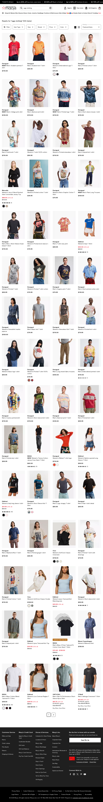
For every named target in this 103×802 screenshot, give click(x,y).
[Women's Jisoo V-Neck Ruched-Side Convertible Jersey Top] (13, 174)
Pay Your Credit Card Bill (26, 756)
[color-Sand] (7, 206)
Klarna (4, 739)
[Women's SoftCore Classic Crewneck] (64, 534)
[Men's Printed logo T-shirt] (64, 93)
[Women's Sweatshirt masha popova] (13, 310)
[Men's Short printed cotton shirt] (89, 270)
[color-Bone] (61, 561)
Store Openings (40, 768)
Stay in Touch (39, 761)
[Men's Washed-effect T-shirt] (13, 534)
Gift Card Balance (24, 749)
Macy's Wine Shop (41, 754)
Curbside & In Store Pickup (43, 736)
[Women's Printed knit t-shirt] (89, 310)
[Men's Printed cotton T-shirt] (89, 47)
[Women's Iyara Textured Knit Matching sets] (64, 580)
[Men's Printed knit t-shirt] (89, 399)
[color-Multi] (54, 659)
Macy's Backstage (41, 747)
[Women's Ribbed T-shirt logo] (64, 439)
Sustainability (56, 767)
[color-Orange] (54, 465)
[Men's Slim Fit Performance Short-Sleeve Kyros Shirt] (64, 678)
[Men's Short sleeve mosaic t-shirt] (89, 93)
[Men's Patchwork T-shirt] (13, 133)
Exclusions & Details (82, 762)
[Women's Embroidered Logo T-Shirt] (64, 47)
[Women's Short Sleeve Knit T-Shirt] (38, 485)
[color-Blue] (29, 512)
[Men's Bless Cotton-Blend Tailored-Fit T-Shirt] (13, 678)
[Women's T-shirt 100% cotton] (38, 133)
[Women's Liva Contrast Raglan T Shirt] (38, 678)
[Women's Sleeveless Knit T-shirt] (64, 310)
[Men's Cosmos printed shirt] (13, 399)
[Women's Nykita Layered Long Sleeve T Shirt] (89, 439)
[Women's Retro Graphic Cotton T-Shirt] (64, 174)
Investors (54, 747)
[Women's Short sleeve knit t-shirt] (38, 399)
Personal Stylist (40, 758)
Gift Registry (39, 779)
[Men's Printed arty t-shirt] (13, 439)
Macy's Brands (40, 750)
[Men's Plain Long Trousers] (89, 174)
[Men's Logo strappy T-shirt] (64, 485)
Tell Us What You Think (42, 776)
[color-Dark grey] (57, 74)
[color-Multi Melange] (57, 659)
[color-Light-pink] (7, 515)
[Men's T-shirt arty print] (64, 225)
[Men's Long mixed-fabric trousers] (64, 353)
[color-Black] (3, 206)
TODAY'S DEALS (7, 2)
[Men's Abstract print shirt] (38, 93)
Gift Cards (22, 745)
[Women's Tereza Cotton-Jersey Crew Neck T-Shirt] (38, 439)
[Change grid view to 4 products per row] (75, 27)
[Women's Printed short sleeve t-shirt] (38, 225)
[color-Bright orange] (32, 512)
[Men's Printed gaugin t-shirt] (38, 534)
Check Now (93, 762)
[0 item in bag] (99, 8)
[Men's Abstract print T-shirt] (64, 399)
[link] (13, 67)
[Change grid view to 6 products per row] (79, 27)
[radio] (54, 74)
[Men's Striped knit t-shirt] (89, 133)
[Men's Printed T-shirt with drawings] (89, 534)
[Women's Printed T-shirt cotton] (38, 270)
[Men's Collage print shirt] (13, 93)
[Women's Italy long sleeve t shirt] (13, 485)
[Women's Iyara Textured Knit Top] (38, 624)
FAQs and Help (6, 736)
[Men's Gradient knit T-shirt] (38, 47)
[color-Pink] (54, 74)
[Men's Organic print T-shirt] (64, 270)
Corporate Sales (56, 739)
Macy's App (39, 743)
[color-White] (29, 380)
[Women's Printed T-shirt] (13, 270)
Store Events (39, 765)
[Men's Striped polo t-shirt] (13, 624)
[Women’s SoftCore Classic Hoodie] (38, 580)
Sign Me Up (85, 740)
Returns (4, 750)
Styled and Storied (57, 770)
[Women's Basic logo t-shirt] (13, 353)
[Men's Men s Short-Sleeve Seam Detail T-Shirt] (13, 225)
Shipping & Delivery (7, 754)
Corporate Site (56, 743)
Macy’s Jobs (55, 756)
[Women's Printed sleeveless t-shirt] (64, 133)
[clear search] (50, 8)
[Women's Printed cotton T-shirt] (38, 174)
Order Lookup (6, 743)
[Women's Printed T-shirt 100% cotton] (38, 353)
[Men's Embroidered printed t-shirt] (89, 353)
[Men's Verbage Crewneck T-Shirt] (89, 678)
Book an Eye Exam (41, 772)
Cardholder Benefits (24, 741)
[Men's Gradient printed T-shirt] (13, 47)
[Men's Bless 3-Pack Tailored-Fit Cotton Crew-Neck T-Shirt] (64, 624)
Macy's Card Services (25, 752)
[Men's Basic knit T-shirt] (38, 310)
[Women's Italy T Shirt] (89, 225)
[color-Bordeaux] (7, 708)
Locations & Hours (41, 739)
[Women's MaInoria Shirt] (89, 624)
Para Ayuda (5, 747)
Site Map (54, 763)
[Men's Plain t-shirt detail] (89, 485)
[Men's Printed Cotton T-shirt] (13, 580)
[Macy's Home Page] (9, 8)
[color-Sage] (57, 561)
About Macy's (56, 736)
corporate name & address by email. (83, 798)
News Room (55, 760)
